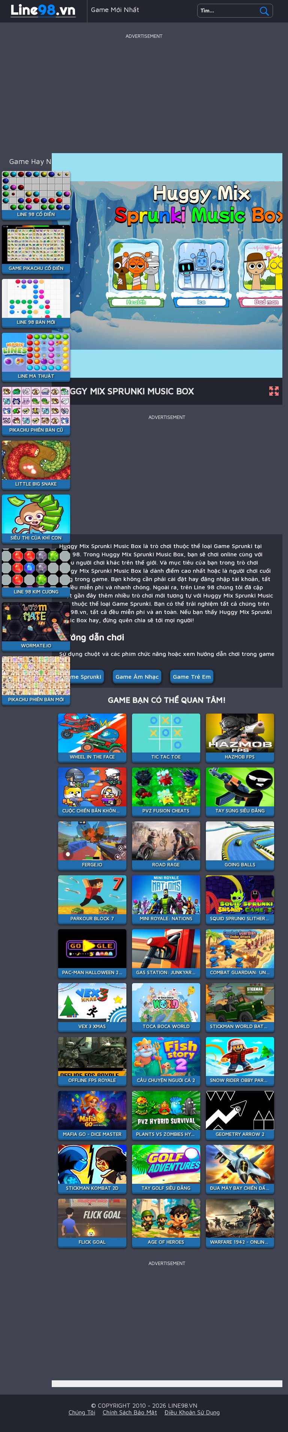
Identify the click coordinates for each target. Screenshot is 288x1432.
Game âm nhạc (137, 676)
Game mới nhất (115, 9)
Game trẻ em (192, 676)
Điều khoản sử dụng (192, 1412)
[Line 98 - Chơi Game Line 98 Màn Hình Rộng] (44, 16)
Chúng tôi (82, 1412)
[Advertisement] (144, 93)
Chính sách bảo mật (130, 1412)
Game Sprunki (82, 676)
